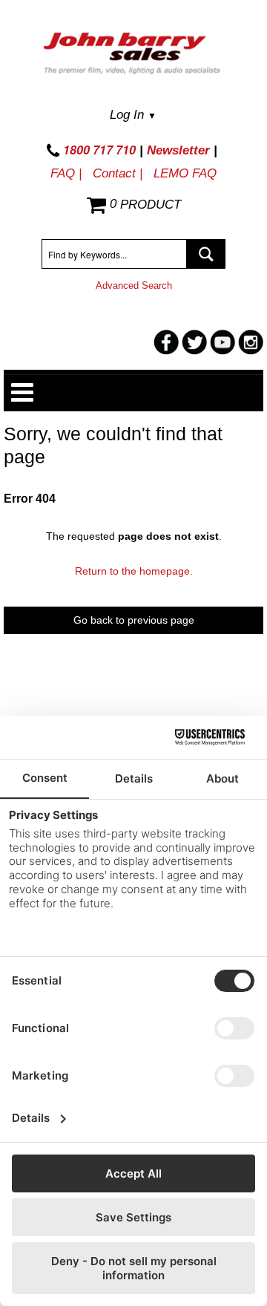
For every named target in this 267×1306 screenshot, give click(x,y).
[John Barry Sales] (133, 55)
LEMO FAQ (185, 173)
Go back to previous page (133, 620)
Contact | (117, 173)
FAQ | (66, 173)
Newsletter (178, 150)
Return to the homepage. (134, 571)
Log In (133, 115)
